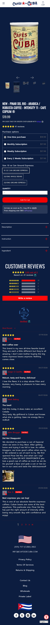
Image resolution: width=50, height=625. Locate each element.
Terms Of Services (25, 564)
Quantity (6, 188)
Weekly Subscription (17, 151)
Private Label (25, 596)
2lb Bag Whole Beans (13, 176)
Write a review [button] (25, 298)
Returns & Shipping (25, 570)
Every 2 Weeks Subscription (20, 158)
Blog (25, 585)
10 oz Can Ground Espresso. (16, 170)
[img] (8, 335)
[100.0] (24, 312)
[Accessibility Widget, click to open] (46, 617)
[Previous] (18, 77)
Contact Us (25, 580)
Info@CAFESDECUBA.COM (25, 551)
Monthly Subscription (17, 144)
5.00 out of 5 (31, 272)
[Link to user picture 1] (8, 476)
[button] (8, 126)
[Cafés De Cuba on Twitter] (22, 616)
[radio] (5, 137)
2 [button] (21, 524)
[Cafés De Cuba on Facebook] (16, 616)
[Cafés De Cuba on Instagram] (28, 616)
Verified (23, 321)
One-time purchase (16, 137)
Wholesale (25, 591)
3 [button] (25, 524)
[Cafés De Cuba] (25, 3)
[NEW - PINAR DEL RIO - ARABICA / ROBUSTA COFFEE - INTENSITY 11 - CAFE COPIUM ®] (25, 44)
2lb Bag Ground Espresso (15, 182)
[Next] (32, 77)
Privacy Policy (25, 559)
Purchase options (10, 131)
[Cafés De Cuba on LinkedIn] (33, 616)
